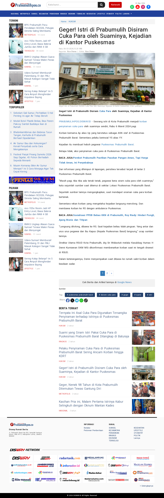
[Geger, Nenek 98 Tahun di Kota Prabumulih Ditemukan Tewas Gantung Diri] (143, 389)
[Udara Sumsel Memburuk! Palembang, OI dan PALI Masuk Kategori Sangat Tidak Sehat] (16, 78)
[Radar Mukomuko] (21, 480)
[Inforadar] (70, 465)
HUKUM (72, 21)
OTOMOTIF (110, 14)
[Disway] (21, 458)
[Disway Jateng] (118, 465)
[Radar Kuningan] (21, 472)
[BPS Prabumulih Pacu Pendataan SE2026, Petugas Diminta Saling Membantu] (16, 31)
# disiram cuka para (107, 295)
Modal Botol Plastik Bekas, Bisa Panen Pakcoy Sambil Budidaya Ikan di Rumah (31, 124)
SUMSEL (34, 14)
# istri (149, 295)
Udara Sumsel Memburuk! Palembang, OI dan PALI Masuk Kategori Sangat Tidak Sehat (39, 77)
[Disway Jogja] (70, 472)
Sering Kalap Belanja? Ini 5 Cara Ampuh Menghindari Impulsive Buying (38, 94)
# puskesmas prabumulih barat (80, 295)
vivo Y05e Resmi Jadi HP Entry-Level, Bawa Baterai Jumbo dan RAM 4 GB (37, 44)
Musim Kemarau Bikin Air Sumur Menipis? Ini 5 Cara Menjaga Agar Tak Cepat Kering (31, 168)
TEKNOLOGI (80, 14)
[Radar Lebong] (70, 480)
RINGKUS (63, 14)
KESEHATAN (91, 14)
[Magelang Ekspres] (143, 465)
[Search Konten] (101, 4)
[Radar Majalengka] (45, 472)
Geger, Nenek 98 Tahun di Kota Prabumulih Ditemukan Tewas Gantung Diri (88, 387)
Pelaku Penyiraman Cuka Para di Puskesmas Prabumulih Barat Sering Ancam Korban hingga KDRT (91, 352)
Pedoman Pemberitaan (93, 430)
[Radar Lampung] (94, 465)
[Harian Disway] (45, 458)
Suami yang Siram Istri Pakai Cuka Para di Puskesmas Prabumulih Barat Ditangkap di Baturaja (94, 334)
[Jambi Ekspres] (45, 465)
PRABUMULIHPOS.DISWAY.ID (75, 121)
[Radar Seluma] (94, 480)
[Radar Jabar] (94, 472)
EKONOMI (71, 14)
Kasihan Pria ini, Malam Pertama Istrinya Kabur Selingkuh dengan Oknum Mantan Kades (91, 404)
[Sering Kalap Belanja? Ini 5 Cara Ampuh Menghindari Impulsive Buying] (16, 97)
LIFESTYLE (101, 14)
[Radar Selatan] (143, 480)
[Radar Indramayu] (118, 458)
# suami (137, 295)
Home (63, 21)
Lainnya (126, 14)
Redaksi (87, 428)
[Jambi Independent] (21, 465)
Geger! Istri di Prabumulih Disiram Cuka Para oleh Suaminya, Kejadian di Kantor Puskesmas (93, 370)
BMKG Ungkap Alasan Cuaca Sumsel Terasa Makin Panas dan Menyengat (39, 60)
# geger (125, 295)
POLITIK (118, 14)
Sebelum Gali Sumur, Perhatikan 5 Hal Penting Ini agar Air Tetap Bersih (31, 115)
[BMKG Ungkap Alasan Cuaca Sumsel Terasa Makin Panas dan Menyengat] (16, 62)
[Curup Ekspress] (143, 472)
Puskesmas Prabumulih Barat (117, 144)
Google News (124, 282)
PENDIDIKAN (54, 14)
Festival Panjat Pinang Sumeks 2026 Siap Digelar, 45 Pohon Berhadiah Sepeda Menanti (30, 157)
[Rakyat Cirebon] (143, 458)
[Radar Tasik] (70, 458)
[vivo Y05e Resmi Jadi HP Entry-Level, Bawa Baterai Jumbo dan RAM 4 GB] (16, 46)
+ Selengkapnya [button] (146, 486)
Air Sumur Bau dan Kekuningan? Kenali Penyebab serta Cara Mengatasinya (28, 146)
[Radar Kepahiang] (118, 472)
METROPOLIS (25, 14)
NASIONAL (15, 14)
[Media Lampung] (94, 458)
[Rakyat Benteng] (118, 480)
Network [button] (115, 5)
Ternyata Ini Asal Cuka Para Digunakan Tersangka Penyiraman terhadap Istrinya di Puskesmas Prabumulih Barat (93, 317)
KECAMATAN (43, 14)
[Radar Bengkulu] (45, 480)
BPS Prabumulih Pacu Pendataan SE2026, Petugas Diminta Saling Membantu (39, 28)
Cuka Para (105, 111)
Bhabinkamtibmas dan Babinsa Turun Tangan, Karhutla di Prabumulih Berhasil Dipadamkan (31, 135)
